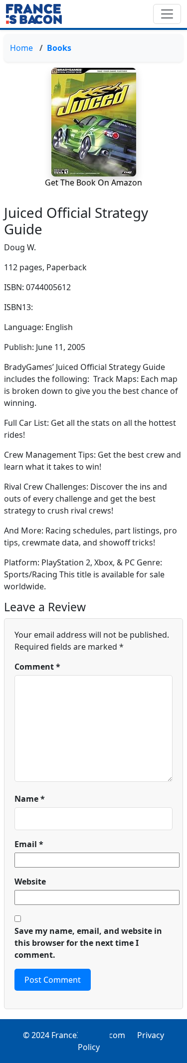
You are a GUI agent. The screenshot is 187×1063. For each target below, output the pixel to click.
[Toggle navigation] (167, 14)
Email (28, 844)
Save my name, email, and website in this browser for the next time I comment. (88, 942)
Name (29, 798)
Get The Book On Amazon (93, 182)
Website (30, 881)
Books (59, 47)
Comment (37, 666)
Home (21, 47)
